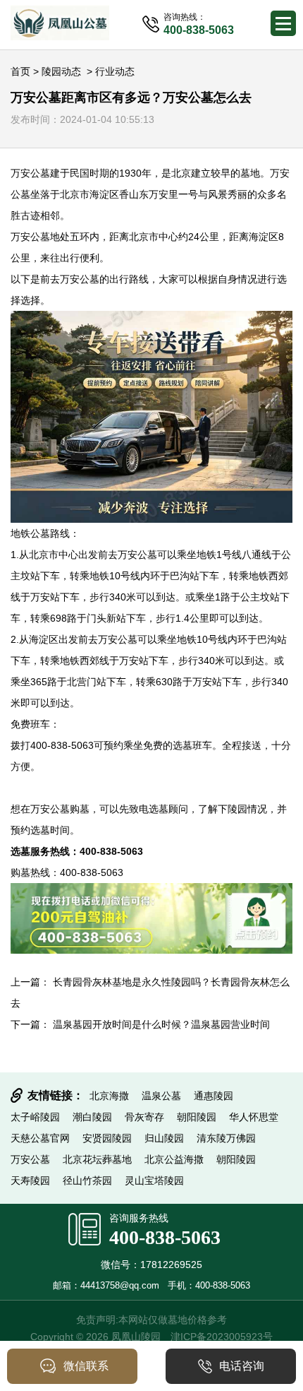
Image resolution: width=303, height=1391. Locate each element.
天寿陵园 (30, 1180)
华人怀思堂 (253, 1117)
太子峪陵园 (35, 1117)
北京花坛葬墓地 (97, 1159)
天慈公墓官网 (40, 1138)
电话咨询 (241, 1366)
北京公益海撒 (174, 1159)
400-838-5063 (165, 1237)
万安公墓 (30, 173)
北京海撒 (109, 1095)
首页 (20, 71)
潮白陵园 (92, 1117)
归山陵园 (164, 1138)
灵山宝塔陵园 (154, 1180)
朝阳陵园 (196, 1117)
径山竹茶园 (87, 1180)
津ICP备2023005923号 (222, 1336)
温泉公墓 (161, 1095)
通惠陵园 (213, 1095)
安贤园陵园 (107, 1138)
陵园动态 (61, 71)
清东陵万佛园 (226, 1138)
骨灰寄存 (144, 1117)
